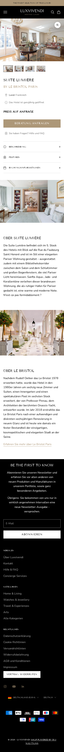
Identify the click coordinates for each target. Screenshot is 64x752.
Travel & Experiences (16, 606)
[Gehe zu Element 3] (30, 68)
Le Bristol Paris (23, 87)
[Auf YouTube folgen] (14, 686)
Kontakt (8, 563)
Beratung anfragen (32, 123)
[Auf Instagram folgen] (5, 686)
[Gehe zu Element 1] (8, 68)
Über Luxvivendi (13, 557)
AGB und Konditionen (16, 661)
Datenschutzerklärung (17, 636)
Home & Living (12, 593)
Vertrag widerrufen (22, 674)
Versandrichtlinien (14, 648)
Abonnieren (32, 534)
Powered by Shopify (46, 705)
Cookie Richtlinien (14, 642)
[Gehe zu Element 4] (41, 68)
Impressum (10, 667)
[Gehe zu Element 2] (19, 68)
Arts (6, 612)
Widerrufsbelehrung (16, 655)
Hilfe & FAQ (10, 570)
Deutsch (48, 697)
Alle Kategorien (13, 618)
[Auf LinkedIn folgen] (23, 686)
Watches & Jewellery (16, 600)
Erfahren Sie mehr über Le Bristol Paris (27, 444)
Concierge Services (15, 576)
